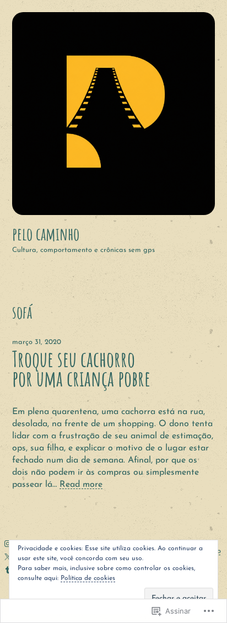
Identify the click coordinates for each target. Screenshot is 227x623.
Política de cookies (88, 578)
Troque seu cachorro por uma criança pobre (81, 369)
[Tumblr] (7, 570)
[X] (7, 556)
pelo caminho (45, 234)
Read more (81, 484)
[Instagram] (7, 543)
